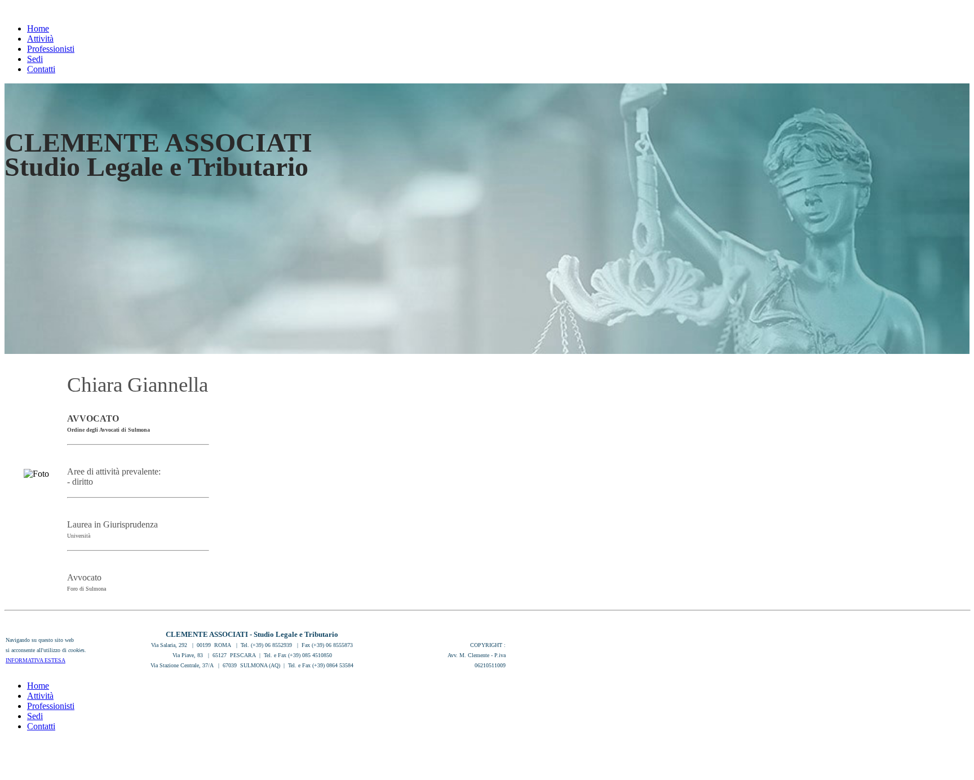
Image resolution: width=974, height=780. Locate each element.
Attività (40, 38)
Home (38, 28)
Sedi (35, 59)
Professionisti (50, 49)
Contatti (41, 69)
